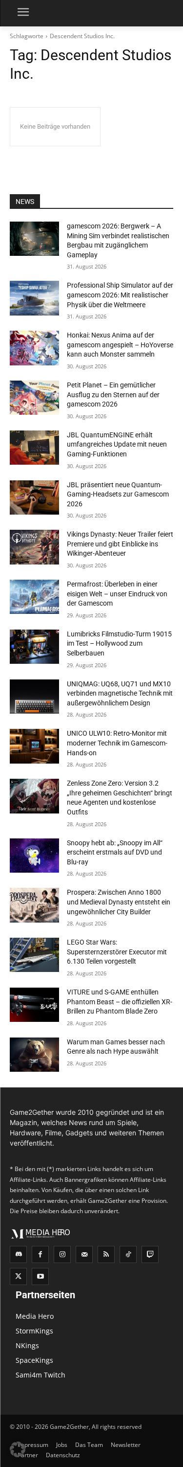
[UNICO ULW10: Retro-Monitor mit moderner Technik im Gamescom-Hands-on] (34, 746)
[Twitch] (150, 1254)
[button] (17, 1449)
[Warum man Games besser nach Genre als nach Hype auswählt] (34, 1055)
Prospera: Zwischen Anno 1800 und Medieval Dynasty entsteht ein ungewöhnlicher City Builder (118, 901)
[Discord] (18, 1254)
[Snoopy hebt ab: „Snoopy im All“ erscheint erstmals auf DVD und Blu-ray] (34, 855)
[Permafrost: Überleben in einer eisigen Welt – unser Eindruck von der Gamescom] (34, 597)
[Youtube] (40, 1276)
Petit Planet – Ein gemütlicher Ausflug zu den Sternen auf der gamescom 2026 (113, 394)
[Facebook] (40, 1254)
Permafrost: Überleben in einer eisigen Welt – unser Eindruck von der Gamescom (117, 593)
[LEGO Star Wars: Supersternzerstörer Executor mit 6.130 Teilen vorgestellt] (34, 955)
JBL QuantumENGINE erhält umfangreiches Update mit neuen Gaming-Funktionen (117, 444)
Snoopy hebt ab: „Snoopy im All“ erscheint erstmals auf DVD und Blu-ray (115, 852)
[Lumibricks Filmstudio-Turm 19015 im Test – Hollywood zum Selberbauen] (34, 647)
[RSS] (106, 1254)
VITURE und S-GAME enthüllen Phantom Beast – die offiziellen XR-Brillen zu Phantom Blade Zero (119, 1001)
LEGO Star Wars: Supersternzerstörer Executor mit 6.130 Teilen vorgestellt (117, 951)
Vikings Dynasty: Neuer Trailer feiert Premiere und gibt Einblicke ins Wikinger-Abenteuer (120, 543)
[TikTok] (128, 1254)
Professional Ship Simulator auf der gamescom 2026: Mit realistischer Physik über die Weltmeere (120, 294)
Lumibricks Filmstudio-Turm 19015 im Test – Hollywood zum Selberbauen (119, 643)
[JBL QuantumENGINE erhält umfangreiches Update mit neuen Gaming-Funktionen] (34, 447)
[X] (18, 1276)
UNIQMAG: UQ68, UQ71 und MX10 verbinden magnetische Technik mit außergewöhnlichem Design (120, 693)
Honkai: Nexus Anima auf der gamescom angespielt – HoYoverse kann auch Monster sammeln (120, 344)
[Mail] (84, 1254)
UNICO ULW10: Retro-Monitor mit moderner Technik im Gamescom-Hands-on (117, 742)
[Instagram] (62, 1254)
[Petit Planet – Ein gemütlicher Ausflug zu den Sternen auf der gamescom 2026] (34, 398)
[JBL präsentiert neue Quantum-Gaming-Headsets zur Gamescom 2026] (34, 497)
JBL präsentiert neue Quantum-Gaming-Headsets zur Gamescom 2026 (118, 494)
